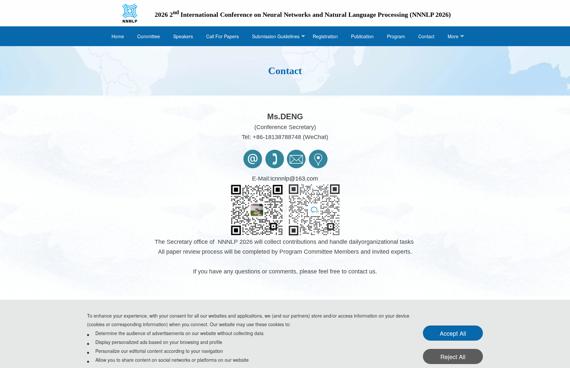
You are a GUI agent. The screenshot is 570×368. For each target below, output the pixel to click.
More (453, 36)
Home (117, 36)
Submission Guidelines (276, 36)
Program (396, 36)
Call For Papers (222, 36)
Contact (426, 36)
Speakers (183, 36)
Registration (325, 36)
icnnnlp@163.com (294, 178)
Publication (362, 36)
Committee (148, 36)
